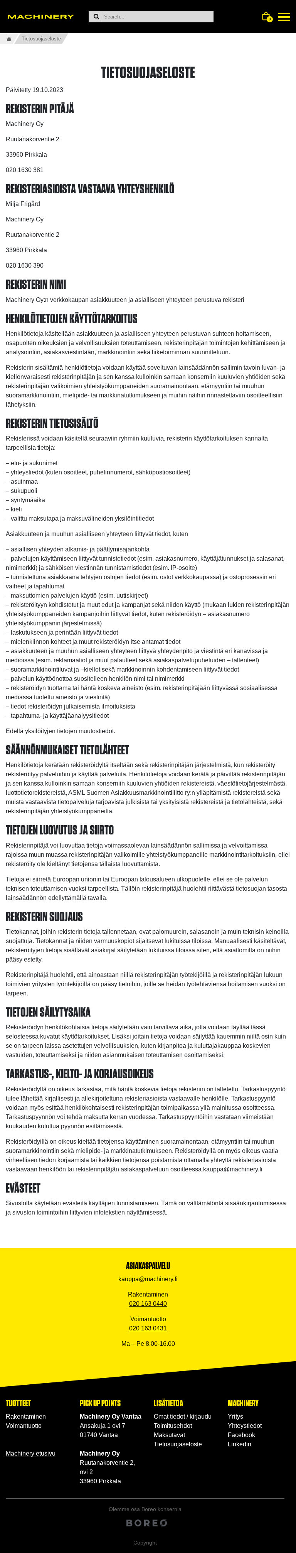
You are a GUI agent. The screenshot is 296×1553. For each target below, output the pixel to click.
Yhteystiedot (245, 1425)
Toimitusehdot (173, 1425)
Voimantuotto (24, 1425)
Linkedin (239, 1444)
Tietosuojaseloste (178, 1444)
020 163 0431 (148, 1328)
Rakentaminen (26, 1416)
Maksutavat (169, 1435)
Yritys (235, 1416)
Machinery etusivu (31, 1453)
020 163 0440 (148, 1303)
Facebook (241, 1435)
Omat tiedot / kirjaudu (183, 1416)
